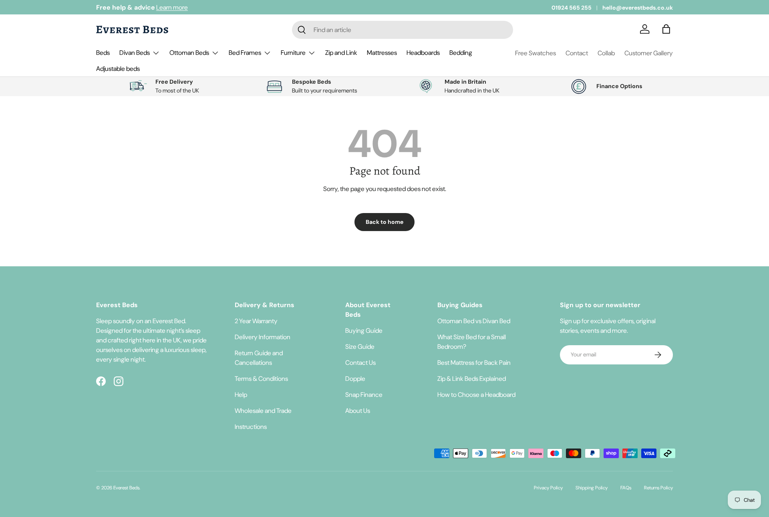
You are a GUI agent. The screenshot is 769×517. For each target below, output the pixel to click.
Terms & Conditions (261, 378)
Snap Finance (363, 394)
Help (241, 394)
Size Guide (359, 346)
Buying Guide (363, 330)
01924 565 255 (572, 7)
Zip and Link (341, 52)
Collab (606, 53)
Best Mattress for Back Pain (474, 362)
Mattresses (382, 52)
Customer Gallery (648, 53)
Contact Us (360, 362)
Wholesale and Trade (263, 410)
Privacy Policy (548, 488)
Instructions (251, 426)
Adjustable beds (118, 68)
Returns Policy (658, 488)
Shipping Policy (592, 488)
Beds (103, 52)
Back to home (384, 221)
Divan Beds (134, 52)
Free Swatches (535, 53)
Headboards (423, 52)
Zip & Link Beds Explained (471, 378)
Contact (577, 53)
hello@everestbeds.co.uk (637, 7)
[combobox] (402, 30)
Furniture (293, 52)
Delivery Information (262, 337)
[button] (668, 29)
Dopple (355, 378)
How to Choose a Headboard (476, 394)
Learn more (172, 7)
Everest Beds (126, 488)
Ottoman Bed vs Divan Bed (473, 321)
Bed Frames (245, 52)
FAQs (625, 488)
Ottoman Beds (189, 52)
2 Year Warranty (256, 321)
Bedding (460, 52)
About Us (357, 410)
